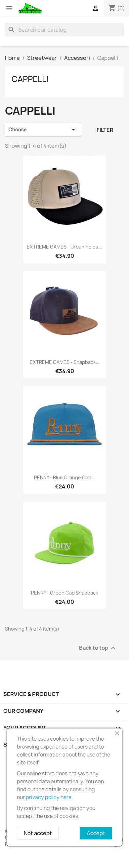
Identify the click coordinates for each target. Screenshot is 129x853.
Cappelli (30, 79)
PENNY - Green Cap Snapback (64, 593)
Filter (105, 130)
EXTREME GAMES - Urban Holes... (64, 247)
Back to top (98, 648)
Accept (96, 833)
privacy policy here (48, 797)
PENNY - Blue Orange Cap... (64, 477)
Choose (43, 130)
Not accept (38, 833)
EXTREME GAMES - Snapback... (65, 362)
